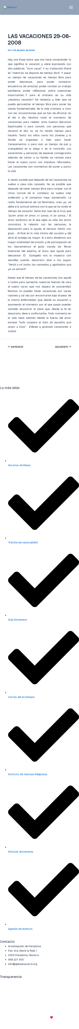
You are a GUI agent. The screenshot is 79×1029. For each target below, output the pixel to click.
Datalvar (74, 1017)
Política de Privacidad (54, 1004)
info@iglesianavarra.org (31, 986)
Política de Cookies (27, 1004)
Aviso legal (6, 1004)
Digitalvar (60, 1017)
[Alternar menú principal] (71, 7)
